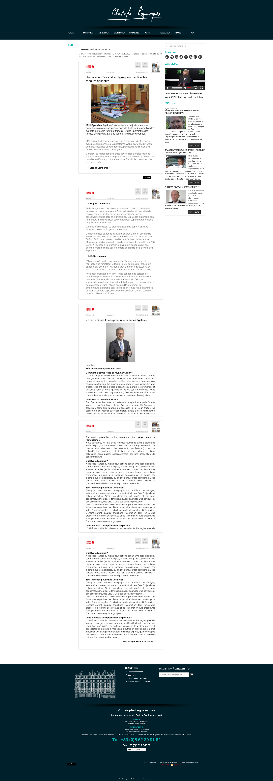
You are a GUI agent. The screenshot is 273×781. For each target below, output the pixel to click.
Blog (193, 33)
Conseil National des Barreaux (140, 681)
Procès (178, 33)
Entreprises (104, 33)
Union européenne (135, 671)
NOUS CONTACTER (136, 750)
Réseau (71, 33)
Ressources (165, 33)
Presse (147, 33)
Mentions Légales (124, 779)
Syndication (177, 765)
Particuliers (88, 33)
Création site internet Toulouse (145, 779)
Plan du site (165, 765)
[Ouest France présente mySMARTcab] (121, 62)
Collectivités (119, 33)
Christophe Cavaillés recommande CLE (181, 187)
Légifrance (132, 675)
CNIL (132, 779)
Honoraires (134, 33)
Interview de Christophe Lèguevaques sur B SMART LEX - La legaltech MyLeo (184, 95)
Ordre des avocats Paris (137, 678)
